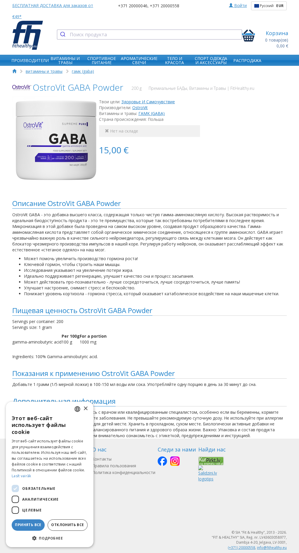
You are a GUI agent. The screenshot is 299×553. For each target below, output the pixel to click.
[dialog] (49, 474)
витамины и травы (44, 71)
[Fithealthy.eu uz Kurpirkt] (211, 460)
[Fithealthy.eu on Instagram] (175, 461)
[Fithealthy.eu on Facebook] (162, 461)
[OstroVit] (21, 87)
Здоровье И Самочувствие (148, 101)
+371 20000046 (132, 5)
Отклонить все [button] (67, 524)
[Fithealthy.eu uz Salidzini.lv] (207, 473)
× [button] (85, 408)
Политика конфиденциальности (123, 472)
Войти (240, 5)
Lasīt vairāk (21, 475)
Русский (271, 5)
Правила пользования (114, 465)
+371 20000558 (164, 5)
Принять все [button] (28, 524)
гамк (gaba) (83, 71)
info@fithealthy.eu (272, 547)
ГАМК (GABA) (151, 113)
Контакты (102, 459)
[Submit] (63, 34)
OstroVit (140, 107)
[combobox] (149, 35)
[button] (50, 538)
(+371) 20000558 (241, 547)
